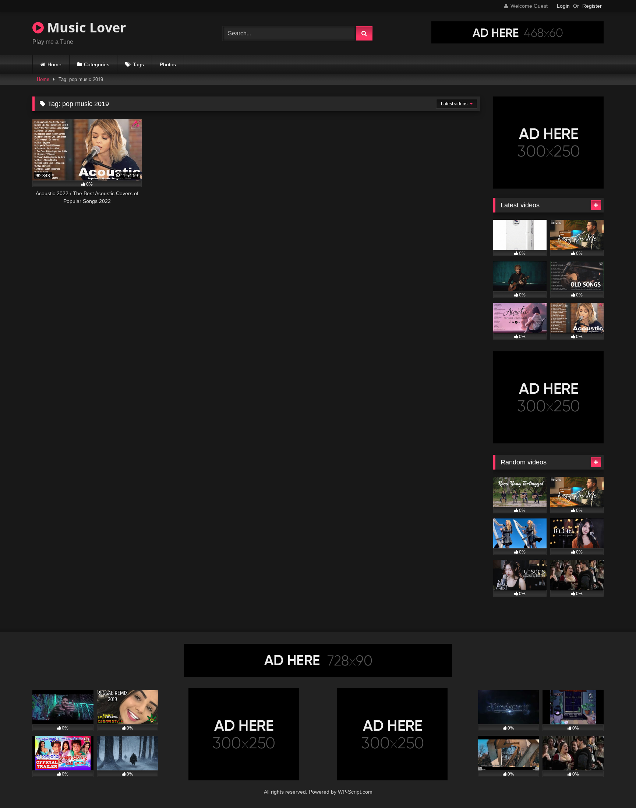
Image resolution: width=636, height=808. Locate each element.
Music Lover (85, 27)
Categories (96, 64)
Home (54, 64)
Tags (138, 64)
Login (563, 6)
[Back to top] (613, 786)
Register (592, 6)
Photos (168, 64)
